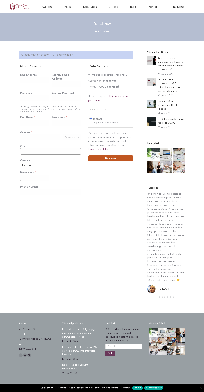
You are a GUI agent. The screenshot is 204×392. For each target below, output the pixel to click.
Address (26, 132)
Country (26, 160)
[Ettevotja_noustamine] (153, 351)
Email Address (29, 75)
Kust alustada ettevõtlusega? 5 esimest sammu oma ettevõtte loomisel (169, 85)
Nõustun (137, 388)
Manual (98, 119)
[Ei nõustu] (200, 387)
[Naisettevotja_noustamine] (153, 167)
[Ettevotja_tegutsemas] (166, 167)
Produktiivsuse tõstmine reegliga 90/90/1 (171, 121)
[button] (159, 297)
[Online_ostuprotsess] (180, 341)
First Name (27, 117)
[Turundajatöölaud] (153, 154)
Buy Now (110, 158)
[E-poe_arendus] (179, 154)
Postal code (28, 172)
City (23, 146)
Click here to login (62, 55)
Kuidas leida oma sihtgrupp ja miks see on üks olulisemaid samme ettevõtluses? (171, 64)
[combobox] (50, 165)
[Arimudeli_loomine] (162, 351)
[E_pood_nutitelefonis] (171, 341)
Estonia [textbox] (26, 165)
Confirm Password (64, 93)
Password (27, 93)
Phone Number (29, 187)
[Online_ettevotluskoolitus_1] (180, 351)
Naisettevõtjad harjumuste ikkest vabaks (167, 105)
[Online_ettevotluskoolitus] (171, 351)
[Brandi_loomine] (179, 167)
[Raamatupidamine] (166, 154)
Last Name (59, 117)
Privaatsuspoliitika (98, 149)
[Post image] (151, 60)
